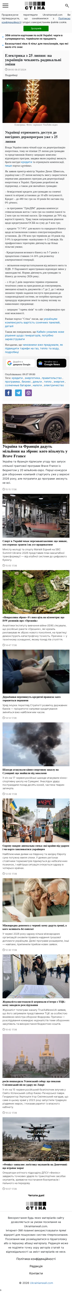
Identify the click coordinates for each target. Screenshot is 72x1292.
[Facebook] (8, 393)
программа (12, 381)
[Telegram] (18, 393)
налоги (37, 385)
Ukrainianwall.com (41, 1283)
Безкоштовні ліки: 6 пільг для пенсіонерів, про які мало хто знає (36, 45)
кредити (26, 162)
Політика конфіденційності (36, 1259)
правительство (52, 378)
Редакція (36, 1266)
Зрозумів (36, 28)
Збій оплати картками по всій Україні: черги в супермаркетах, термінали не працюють (34, 37)
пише (8, 165)
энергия (59, 381)
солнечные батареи (18, 385)
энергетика (32, 378)
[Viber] (28, 393)
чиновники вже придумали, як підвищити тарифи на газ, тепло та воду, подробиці (34, 348)
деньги (37, 381)
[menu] (5, 6)
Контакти (36, 1273)
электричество (54, 385)
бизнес (26, 381)
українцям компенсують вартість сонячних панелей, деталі (32, 322)
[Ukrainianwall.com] (35, 5)
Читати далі (36, 1195)
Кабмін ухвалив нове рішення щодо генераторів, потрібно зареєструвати (34, 335)
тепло (48, 381)
